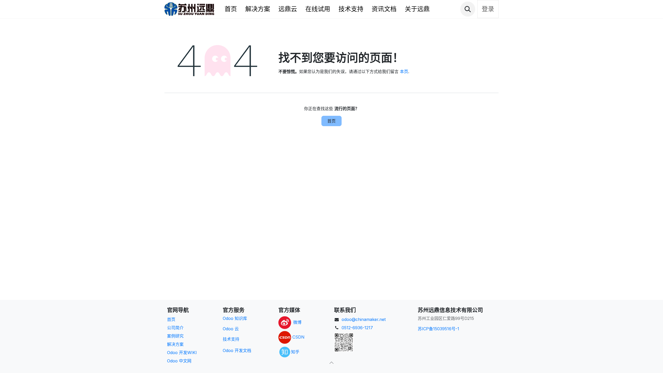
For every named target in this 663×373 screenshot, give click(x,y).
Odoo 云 (231, 328)
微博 (297, 322)
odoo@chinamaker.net (364, 319)
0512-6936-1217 (357, 327)
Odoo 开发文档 (237, 350)
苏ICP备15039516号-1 (438, 328)
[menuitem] (230, 9)
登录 (488, 9)
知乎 (295, 351)
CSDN (298, 337)
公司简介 (175, 327)
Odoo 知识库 (235, 318)
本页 (404, 71)
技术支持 (231, 339)
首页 (331, 121)
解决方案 (175, 344)
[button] (467, 9)
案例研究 (175, 336)
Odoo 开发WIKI (182, 352)
